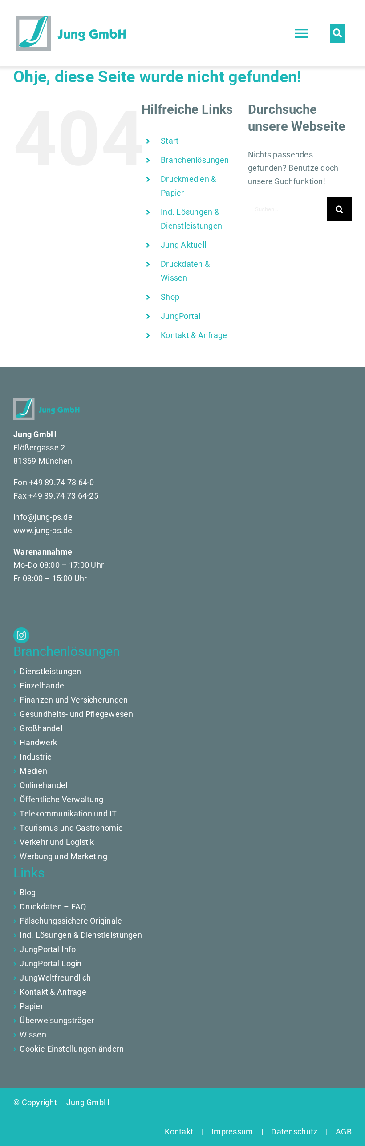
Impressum (232, 1131)
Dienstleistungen (50, 671)
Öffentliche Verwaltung (61, 799)
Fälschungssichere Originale (71, 920)
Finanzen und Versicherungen (74, 699)
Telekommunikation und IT (68, 813)
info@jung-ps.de (43, 517)
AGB (340, 1131)
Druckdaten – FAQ (53, 906)
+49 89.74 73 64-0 (61, 482)
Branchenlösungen (195, 160)
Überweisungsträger (57, 1020)
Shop (170, 297)
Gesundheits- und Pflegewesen (76, 714)
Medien (33, 771)
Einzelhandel (43, 685)
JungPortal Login (50, 963)
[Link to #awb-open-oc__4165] (337, 33)
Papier (31, 1006)
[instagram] (21, 635)
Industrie (36, 756)
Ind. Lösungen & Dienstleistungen (81, 935)
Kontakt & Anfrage (194, 335)
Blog (28, 892)
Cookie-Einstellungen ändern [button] (72, 1049)
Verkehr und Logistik (57, 842)
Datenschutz (294, 1131)
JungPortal (181, 316)
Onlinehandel (43, 785)
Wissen (33, 1034)
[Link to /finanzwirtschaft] (14, 686)
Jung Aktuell (183, 244)
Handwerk (38, 742)
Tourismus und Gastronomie (71, 827)
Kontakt (183, 1131)
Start (169, 140)
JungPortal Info (48, 949)
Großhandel (41, 728)
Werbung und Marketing (63, 856)
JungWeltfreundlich (55, 977)
